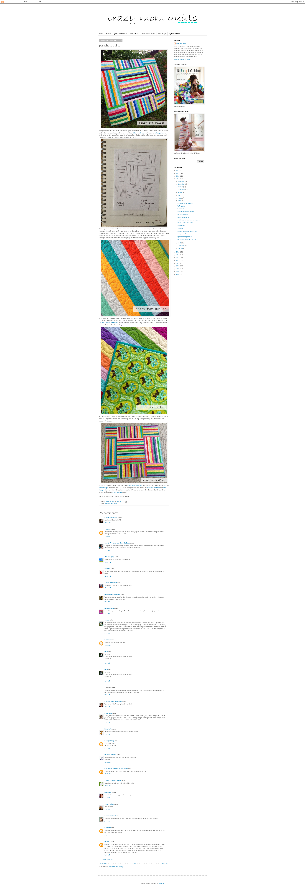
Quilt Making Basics (148, 34)
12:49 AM (107, 645)
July (179, 195)
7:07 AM (107, 722)
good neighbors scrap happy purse (189, 220)
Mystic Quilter (109, 608)
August (180, 192)
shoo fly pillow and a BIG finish (187, 231)
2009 (178, 266)
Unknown (107, 529)
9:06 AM (107, 748)
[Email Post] (125, 501)
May (179, 201)
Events (108, 34)
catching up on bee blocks (186, 211)
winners (180, 228)
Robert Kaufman (138, 133)
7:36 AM (107, 734)
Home (101, 34)
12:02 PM (107, 562)
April (179, 243)
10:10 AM (107, 762)
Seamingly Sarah (110, 816)
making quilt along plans (185, 223)
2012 (178, 257)
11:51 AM (107, 550)
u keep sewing (109, 741)
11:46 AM (107, 536)
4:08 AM (107, 663)
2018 (178, 170)
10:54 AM (107, 523)
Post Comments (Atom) (115, 867)
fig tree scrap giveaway (185, 237)
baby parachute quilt (135, 485)
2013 (178, 255)
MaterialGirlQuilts (110, 754)
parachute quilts (183, 214)
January (180, 248)
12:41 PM (107, 576)
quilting (111, 503)
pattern (107, 503)
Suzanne (107, 568)
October (180, 187)
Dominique (108, 713)
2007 (178, 271)
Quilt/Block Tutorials (120, 34)
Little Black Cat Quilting (112, 594)
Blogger (161, 884)
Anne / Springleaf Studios (113, 780)
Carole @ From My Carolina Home (116, 768)
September (181, 190)
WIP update (181, 206)
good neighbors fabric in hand (187, 239)
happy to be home (183, 217)
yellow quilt (181, 225)
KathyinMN (108, 729)
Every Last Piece (183, 234)
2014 (178, 252)
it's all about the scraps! (185, 203)
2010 (178, 263)
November (181, 184)
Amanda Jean (181, 43)
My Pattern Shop (174, 34)
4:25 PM (107, 821)
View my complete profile (182, 59)
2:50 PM (107, 809)
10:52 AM (107, 786)
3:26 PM (107, 602)
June (179, 198)
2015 (178, 179)
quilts (115, 503)
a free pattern (159, 133)
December (181, 181)
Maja (106, 652)
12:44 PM (107, 588)
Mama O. (107, 841)
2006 (178, 274)
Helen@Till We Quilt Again (113, 701)
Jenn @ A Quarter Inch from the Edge (117, 543)
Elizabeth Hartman (153, 488)
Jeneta (106, 620)
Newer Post (103, 863)
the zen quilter (109, 804)
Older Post (165, 863)
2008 (178, 269)
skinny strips (103, 488)
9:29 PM (107, 633)
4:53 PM (107, 614)
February (181, 246)
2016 (178, 176)
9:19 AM (107, 855)
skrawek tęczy (109, 557)
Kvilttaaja (107, 640)
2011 (178, 260)
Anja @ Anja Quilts (110, 582)
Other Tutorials (134, 34)
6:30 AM (107, 695)
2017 (178, 173)
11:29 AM (107, 798)
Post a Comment (107, 859)
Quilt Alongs (162, 34)
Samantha (107, 792)
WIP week (181, 209)
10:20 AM (107, 774)
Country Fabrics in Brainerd (108, 323)
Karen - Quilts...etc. (110, 517)
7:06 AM (107, 707)
